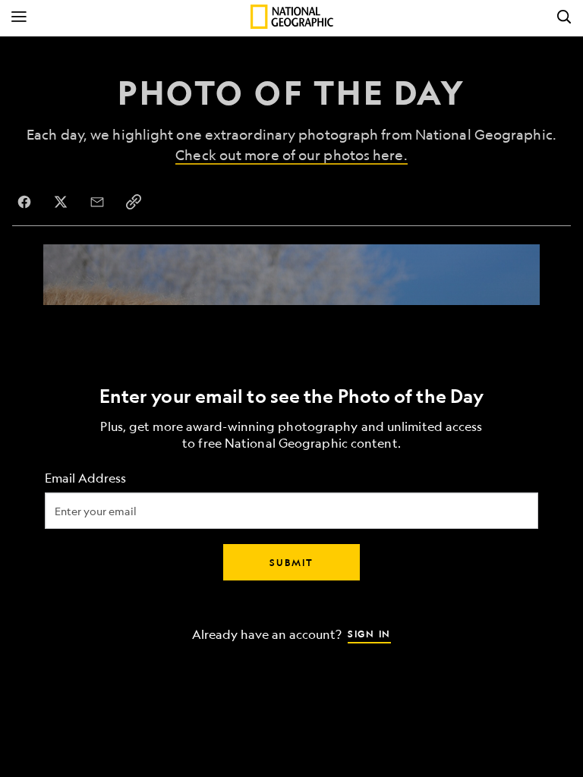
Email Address (85, 478)
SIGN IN (369, 634)
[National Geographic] (292, 17)
